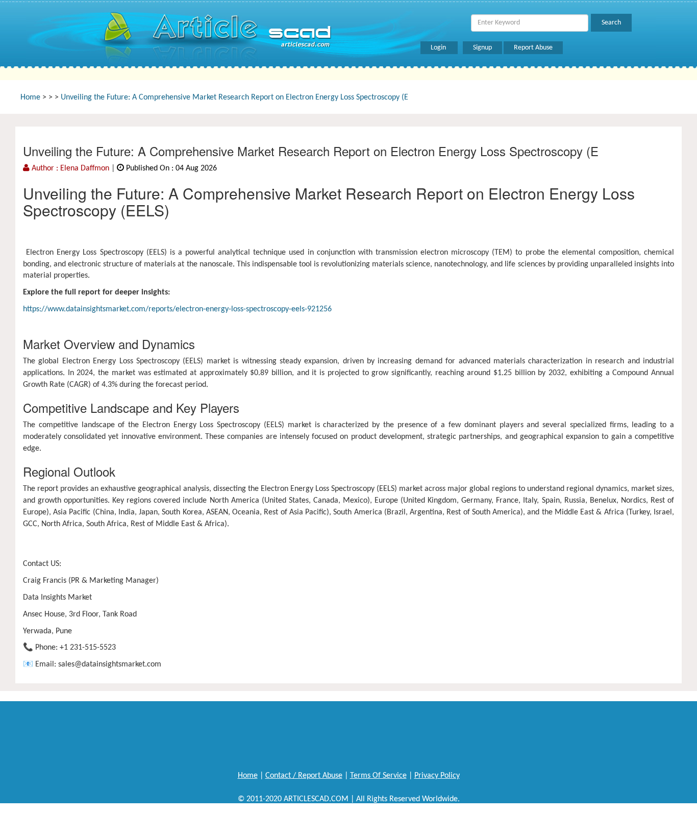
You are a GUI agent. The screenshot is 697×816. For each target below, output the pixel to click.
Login (439, 48)
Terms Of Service (378, 776)
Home (30, 97)
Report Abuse (533, 48)
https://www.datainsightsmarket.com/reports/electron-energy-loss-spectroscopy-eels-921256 (177, 309)
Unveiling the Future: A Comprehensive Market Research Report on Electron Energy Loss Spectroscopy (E (234, 97)
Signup (482, 48)
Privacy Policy (437, 776)
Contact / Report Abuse (303, 776)
